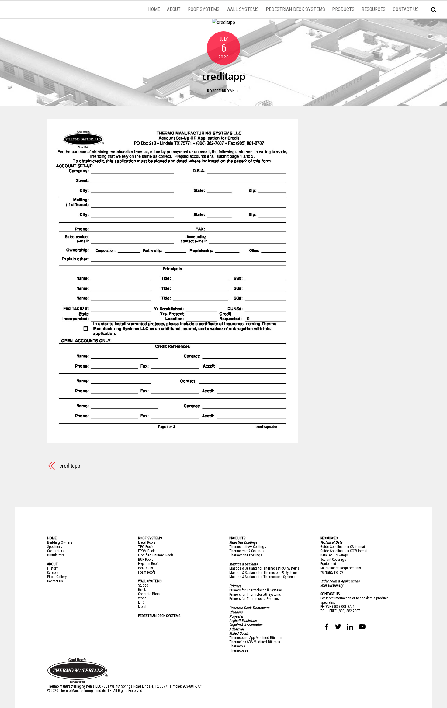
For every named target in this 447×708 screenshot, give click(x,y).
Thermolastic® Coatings (247, 547)
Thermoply (237, 646)
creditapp (223, 76)
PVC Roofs (145, 568)
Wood (142, 598)
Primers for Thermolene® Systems (255, 594)
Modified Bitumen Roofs (156, 555)
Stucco (143, 585)
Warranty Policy (331, 572)
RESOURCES (374, 9)
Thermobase (238, 650)
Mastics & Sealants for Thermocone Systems (262, 577)
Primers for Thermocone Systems (254, 599)
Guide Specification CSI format (342, 547)
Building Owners (59, 542)
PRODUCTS (343, 9)
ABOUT (174, 9)
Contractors (55, 551)
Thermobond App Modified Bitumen (255, 638)
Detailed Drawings (334, 555)
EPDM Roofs (147, 551)
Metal (142, 607)
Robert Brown (221, 91)
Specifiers (54, 547)
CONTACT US (406, 9)
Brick (142, 590)
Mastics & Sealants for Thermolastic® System (263, 568)
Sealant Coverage (333, 559)
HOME (154, 9)
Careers (53, 572)
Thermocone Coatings (245, 555)
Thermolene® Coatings (246, 551)
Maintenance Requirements (340, 568)
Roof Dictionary (331, 585)
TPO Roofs (146, 547)
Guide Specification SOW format (343, 551)
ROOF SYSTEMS (204, 9)
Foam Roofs (146, 572)
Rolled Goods (238, 633)
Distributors (55, 555)
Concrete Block (149, 594)
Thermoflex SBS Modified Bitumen (254, 642)
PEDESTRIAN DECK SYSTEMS (295, 9)
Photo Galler (56, 577)
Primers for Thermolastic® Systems (256, 590)
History (52, 568)
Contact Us (55, 581)
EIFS (141, 602)
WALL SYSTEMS (243, 9)
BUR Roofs (145, 559)
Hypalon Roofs (148, 564)
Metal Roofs (146, 542)
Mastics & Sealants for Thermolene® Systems (263, 572)
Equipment (328, 564)
